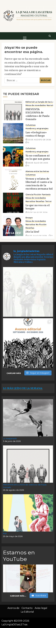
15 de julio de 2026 (37, 212)
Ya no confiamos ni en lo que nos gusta (38, 157)
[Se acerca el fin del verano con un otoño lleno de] (28, 343)
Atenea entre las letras (37, 171)
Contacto (27, 608)
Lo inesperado (10, 438)
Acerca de (13, 608)
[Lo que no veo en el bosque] (13, 203)
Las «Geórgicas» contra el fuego (36, 134)
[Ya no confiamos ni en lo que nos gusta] (13, 156)
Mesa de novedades (36, 105)
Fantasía (46, 194)
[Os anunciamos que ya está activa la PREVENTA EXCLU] (28, 292)
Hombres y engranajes (37, 128)
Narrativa (51, 105)
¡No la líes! (32, 231)
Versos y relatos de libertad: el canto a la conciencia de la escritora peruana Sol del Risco (39, 185)
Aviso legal (41, 608)
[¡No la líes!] (13, 226)
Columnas (31, 125)
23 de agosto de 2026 (39, 139)
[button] (24, 35)
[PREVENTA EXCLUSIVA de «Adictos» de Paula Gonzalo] (13, 110)
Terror (48, 201)
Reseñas (40, 201)
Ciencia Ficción (33, 194)
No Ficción (41, 224)
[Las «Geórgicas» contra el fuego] (13, 133)
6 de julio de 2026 (37, 236)
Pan (5, 533)
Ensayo (29, 218)
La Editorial (27, 611)
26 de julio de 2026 (38, 163)
